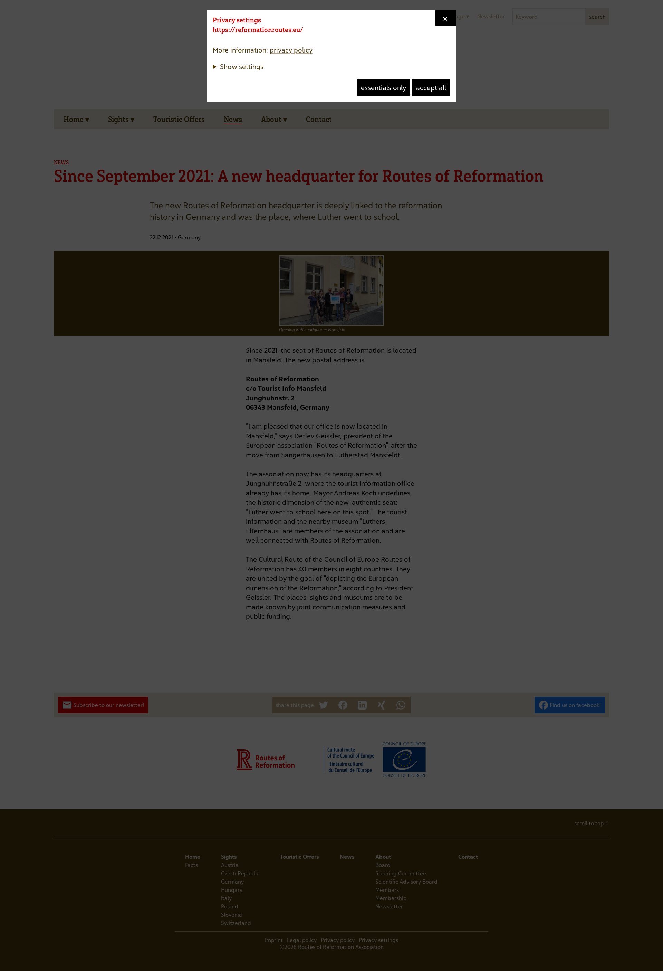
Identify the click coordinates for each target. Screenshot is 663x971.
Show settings (241, 66)
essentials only (383, 87)
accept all (431, 87)
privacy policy (291, 50)
